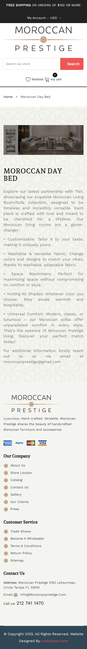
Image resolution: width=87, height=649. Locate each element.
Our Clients (19, 502)
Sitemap (17, 560)
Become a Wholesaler (27, 538)
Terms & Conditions (25, 546)
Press (14, 509)
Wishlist (37, 79)
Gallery (15, 494)
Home (8, 97)
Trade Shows (20, 531)
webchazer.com (55, 641)
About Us (17, 465)
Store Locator (21, 473)
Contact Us (19, 487)
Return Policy (21, 553)
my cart (56, 79)
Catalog (16, 480)
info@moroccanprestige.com (43, 594)
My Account (36, 18)
